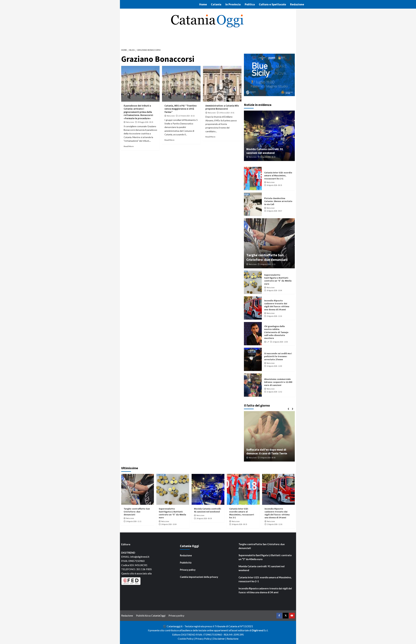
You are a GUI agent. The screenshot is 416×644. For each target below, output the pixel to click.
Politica (250, 4)
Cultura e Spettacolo (272, 4)
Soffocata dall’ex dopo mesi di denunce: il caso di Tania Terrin (266, 451)
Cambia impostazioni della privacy (199, 576)
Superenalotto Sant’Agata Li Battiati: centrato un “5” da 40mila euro (278, 279)
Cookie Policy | (186, 638)
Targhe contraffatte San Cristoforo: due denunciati (267, 257)
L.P (268, 342)
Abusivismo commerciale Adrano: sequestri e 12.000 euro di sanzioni (278, 382)
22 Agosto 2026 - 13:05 (280, 342)
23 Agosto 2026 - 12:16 (274, 316)
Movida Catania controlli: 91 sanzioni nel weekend (264, 150)
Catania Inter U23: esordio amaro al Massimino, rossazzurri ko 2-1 (278, 175)
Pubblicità (185, 562)
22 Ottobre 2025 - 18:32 (186, 116)
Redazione (297, 4)
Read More (129, 146)
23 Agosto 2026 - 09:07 (274, 211)
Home (203, 4)
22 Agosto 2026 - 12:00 (274, 366)
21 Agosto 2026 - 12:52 (274, 392)
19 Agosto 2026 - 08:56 (267, 457)
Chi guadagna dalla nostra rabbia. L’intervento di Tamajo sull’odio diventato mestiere (276, 332)
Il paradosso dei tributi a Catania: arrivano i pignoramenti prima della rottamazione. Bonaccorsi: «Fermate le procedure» (138, 112)
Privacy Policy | (204, 638)
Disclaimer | (220, 638)
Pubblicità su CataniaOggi (150, 615)
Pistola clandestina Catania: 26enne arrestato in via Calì (278, 201)
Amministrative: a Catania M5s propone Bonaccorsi (222, 107)
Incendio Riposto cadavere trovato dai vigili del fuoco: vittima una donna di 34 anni (276, 305)
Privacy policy (187, 569)
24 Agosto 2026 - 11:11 (267, 264)
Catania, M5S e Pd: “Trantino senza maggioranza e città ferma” (180, 109)
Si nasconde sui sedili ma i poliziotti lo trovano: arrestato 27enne (278, 356)
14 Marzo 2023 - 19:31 (226, 113)
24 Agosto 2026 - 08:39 (267, 157)
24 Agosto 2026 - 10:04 (274, 290)
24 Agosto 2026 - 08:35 (274, 185)
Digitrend (257, 630)
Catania (216, 4)
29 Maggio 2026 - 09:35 (145, 122)
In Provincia (233, 4)
